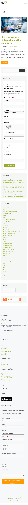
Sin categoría (6, 272)
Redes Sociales (6, 266)
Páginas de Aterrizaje (5, 376)
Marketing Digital (6, 254)
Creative (5, 217)
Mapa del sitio (11, 498)
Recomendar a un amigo (6, 335)
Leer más (5, 63)
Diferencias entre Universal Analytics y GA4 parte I (12, 40)
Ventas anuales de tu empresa (11, 138)
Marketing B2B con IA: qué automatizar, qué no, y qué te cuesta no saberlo (13, 192)
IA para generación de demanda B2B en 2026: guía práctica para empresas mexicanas (13, 183)
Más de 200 (8, 154)
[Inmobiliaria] (14, 125)
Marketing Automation (8, 252)
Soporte (3, 363)
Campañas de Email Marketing (7, 378)
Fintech (4, 239)
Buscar (22, 70)
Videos (4, 278)
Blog (4, 209)
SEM (4, 268)
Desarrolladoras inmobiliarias (9, 219)
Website (6, 116)
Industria (6, 122)
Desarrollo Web (6, 221)
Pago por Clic (6, 258)
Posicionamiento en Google (9, 260)
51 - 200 (7, 151)
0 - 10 (7, 147)
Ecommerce (5, 227)
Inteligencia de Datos (7, 246)
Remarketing (4, 347)
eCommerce (4, 375)
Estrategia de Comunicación (9, 233)
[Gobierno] (14, 130)
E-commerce (5, 225)
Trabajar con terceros (22, 497)
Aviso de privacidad (5, 497)
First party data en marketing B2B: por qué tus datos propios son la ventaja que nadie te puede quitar (13, 187)
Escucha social (6, 229)
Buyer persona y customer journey (10, 211)
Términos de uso (13, 497)
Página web (5, 436)
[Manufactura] (14, 128)
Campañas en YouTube (6, 381)
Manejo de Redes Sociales (8, 250)
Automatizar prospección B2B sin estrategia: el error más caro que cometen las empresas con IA (13, 180)
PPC (4, 264)
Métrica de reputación (6, 351)
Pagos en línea (4, 364)
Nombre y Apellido (9, 97)
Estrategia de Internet (7, 235)
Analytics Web (6, 207)
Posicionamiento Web (7, 262)
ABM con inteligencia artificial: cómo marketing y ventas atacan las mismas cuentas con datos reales (13, 195)
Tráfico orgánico (6, 276)
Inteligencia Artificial (7, 244)
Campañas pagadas (7, 213)
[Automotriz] (14, 127)
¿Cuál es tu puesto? (9, 132)
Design (4, 223)
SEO (4, 270)
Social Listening (6, 274)
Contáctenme (9, 165)
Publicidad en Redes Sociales (7, 350)
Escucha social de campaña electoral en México (13, 231)
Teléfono (6, 110)
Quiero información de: (10, 158)
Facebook (5, 237)
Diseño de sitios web (5, 373)
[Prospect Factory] (4, 3)
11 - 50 (7, 149)
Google (4, 242)
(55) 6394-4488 (4, 321)
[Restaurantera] (14, 126)
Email (5, 104)
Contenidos (5, 215)
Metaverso (5, 256)
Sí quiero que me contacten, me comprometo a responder (13, 482)
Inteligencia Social (7, 248)
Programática (4, 354)
